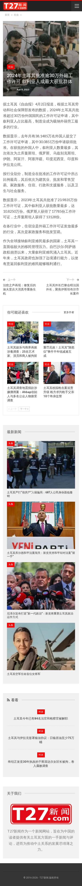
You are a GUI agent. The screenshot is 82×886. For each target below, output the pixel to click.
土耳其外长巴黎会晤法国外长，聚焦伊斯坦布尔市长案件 (62, 289)
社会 (10, 66)
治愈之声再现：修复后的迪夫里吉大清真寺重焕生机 (19, 289)
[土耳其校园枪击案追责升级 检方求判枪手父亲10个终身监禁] (59, 373)
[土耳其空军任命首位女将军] (41, 646)
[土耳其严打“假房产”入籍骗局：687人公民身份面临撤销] (41, 464)
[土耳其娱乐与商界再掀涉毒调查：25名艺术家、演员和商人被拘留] (23, 332)
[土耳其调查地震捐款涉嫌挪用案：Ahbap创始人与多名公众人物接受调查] (23, 373)
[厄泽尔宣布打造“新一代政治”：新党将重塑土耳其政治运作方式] (41, 585)
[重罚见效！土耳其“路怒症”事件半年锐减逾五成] (59, 332)
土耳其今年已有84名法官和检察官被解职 (41, 718)
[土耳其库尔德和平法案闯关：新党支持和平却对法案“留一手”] (41, 525)
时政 (41, 711)
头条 (10, 443)
